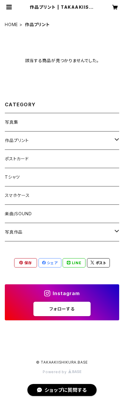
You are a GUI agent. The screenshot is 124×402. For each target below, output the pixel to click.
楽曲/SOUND (18, 213)
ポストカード (17, 158)
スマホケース (17, 195)
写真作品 (14, 231)
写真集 (11, 122)
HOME (11, 24)
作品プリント (17, 140)
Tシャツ (12, 177)
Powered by (55, 372)
